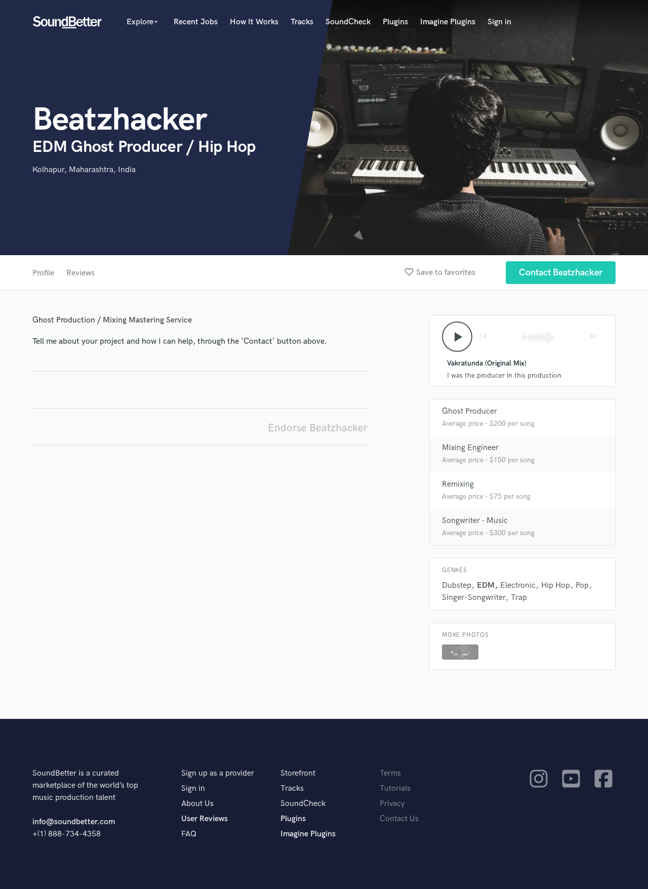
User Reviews (204, 819)
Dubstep (456, 585)
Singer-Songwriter (473, 597)
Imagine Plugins (447, 22)
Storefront (297, 773)
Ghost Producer (469, 411)
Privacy (392, 804)
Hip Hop (555, 585)
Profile (43, 273)
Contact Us (399, 819)
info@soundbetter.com (73, 822)
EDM (486, 585)
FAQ (188, 834)
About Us (197, 804)
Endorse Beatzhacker (318, 428)
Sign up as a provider (217, 773)
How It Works (254, 22)
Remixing (458, 484)
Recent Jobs (196, 22)
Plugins (395, 22)
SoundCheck (348, 22)
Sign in (499, 22)
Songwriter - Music (475, 521)
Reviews (80, 273)
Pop (582, 585)
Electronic (518, 585)
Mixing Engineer (470, 448)
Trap (519, 597)
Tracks (302, 22)
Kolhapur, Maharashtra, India (84, 170)
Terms (390, 773)
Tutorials (395, 788)
